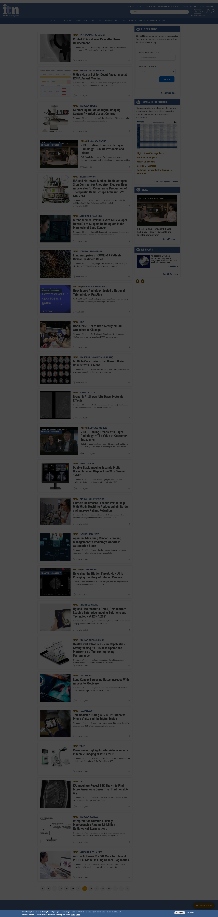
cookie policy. (75, 914)
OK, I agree (180, 913)
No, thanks (191, 913)
